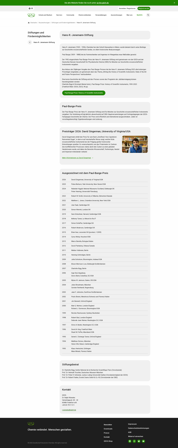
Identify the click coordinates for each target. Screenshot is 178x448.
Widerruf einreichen (135, 436)
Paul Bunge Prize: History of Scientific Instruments (84, 93)
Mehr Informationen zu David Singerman (76, 158)
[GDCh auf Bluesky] (139, 441)
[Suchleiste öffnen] (148, 15)
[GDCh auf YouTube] (143, 441)
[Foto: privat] (144, 150)
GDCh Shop (108, 441)
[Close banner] (174, 2)
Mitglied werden (143, 8)
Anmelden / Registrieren (127, 8)
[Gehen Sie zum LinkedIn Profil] (129, 441)
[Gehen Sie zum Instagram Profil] (134, 441)
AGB (129, 432)
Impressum (132, 424)
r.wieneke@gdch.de (69, 410)
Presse (106, 433)
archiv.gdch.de (103, 3)
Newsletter (108, 425)
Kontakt (107, 437)
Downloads (108, 429)
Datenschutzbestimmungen (138, 428)
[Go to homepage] (31, 15)
